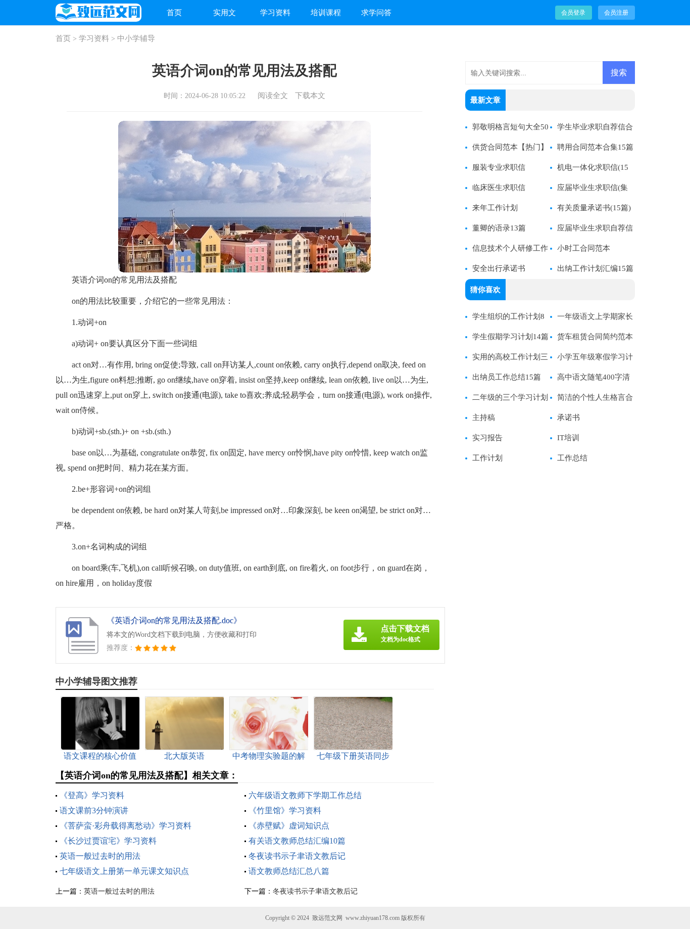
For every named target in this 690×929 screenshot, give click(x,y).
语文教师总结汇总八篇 (289, 871)
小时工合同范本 (583, 248)
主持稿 (483, 417)
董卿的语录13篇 (499, 228)
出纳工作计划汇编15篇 (595, 268)
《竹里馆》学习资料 (285, 810)
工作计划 (487, 458)
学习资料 (275, 13)
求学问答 (376, 13)
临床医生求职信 (498, 187)
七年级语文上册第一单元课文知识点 (124, 871)
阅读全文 (273, 95)
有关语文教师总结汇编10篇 (297, 841)
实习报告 (487, 438)
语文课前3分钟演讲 (94, 810)
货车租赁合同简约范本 (595, 337)
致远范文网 (327, 917)
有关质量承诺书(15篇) (594, 208)
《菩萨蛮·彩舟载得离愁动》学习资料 (125, 825)
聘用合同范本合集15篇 (595, 147)
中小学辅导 (136, 38)
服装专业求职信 (498, 167)
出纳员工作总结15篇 (506, 377)
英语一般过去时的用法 (100, 856)
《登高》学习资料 (92, 795)
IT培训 (568, 438)
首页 (174, 13)
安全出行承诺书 (498, 268)
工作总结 (572, 458)
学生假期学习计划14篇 (510, 337)
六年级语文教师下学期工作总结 (305, 795)
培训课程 (326, 13)
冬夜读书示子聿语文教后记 (297, 856)
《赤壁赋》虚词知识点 (289, 825)
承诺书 (568, 417)
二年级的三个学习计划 (510, 397)
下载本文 (310, 95)
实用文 (224, 13)
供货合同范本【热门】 (510, 147)
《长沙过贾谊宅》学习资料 (108, 841)
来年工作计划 (495, 208)
